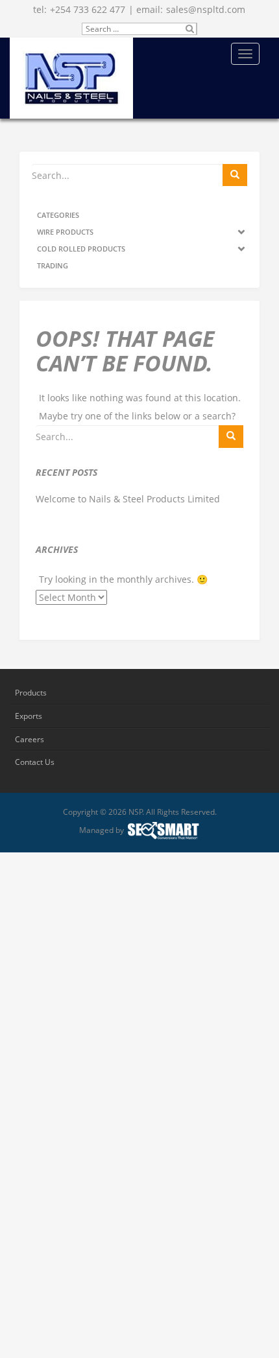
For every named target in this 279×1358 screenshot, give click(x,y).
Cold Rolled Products (81, 248)
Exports (28, 715)
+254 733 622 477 (87, 9)
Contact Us (35, 761)
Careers (29, 739)
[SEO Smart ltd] (163, 830)
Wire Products (65, 232)
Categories (58, 215)
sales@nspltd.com (205, 9)
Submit (190, 28)
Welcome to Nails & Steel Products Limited (128, 499)
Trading (52, 265)
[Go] (235, 175)
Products (31, 692)
